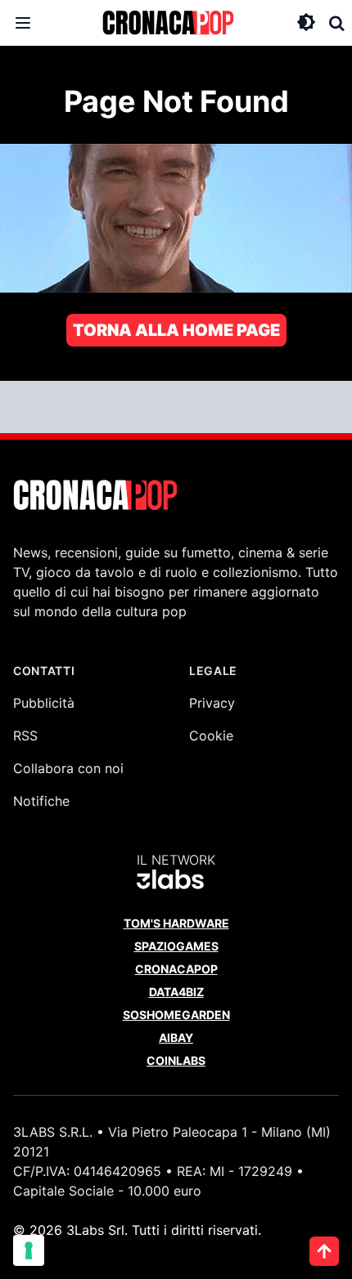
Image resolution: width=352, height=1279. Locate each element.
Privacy (212, 703)
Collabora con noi (68, 768)
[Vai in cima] (324, 1251)
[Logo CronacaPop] (167, 22)
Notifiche (41, 801)
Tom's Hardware (176, 923)
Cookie (211, 735)
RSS (25, 735)
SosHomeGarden (176, 1015)
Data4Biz (176, 992)
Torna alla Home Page (176, 330)
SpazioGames (176, 946)
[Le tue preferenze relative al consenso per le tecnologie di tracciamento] (28, 1250)
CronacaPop (176, 969)
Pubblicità (43, 703)
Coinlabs (176, 1060)
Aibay (176, 1037)
